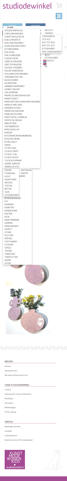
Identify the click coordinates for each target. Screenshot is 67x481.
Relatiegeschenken (13, 426)
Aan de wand (23, 174)
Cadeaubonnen (11, 435)
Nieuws (9, 361)
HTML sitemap (10, 412)
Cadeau (49, 33)
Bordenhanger (13, 198)
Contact (50, 60)
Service (9, 422)
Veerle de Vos (12, 166)
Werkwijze (9, 398)
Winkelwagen (10, 407)
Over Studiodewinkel (17, 385)
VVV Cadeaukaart (52, 51)
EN (46, 66)
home (10, 27)
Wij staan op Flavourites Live (16, 375)
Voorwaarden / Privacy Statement (18, 394)
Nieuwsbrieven (11, 371)
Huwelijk (8, 431)
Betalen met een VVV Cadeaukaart (19, 440)
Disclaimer (9, 403)
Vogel (8, 263)
